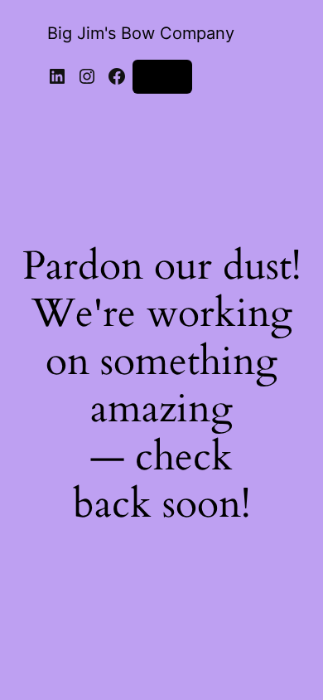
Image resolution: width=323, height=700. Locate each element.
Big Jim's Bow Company (140, 33)
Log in (162, 76)
